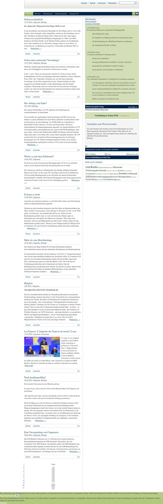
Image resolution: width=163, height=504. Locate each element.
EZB (88, 176)
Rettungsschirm (125, 176)
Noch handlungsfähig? (35, 377)
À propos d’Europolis (92, 23)
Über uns (37, 14)
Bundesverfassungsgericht (101, 176)
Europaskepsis (100, 179)
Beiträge (44, 22)
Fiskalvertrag (114, 170)
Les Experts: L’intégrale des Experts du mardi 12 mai (50, 331)
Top (78, 53)
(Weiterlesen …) (36, 48)
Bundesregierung (114, 174)
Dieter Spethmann (98, 173)
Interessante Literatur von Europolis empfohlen (102, 149)
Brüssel (111, 167)
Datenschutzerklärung (7, 495)
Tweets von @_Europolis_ (94, 162)
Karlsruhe (121, 170)
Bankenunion (109, 170)
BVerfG (115, 177)
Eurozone (117, 167)
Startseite (84, 3)
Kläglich (28, 283)
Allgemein (36, 22)
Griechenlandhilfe (127, 170)
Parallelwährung (91, 179)
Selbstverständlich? (33, 19)
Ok (17, 496)
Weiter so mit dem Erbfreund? (39, 156)
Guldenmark (132, 173)
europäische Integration (103, 167)
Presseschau (45, 334)
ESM (88, 167)
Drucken (28, 53)
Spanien (118, 179)
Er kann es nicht (32, 194)
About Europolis (90, 21)
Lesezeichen (36, 53)
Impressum (101, 3)
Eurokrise (123, 173)
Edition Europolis (61, 14)
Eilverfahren (134, 177)
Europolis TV (74, 14)
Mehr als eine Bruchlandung (38, 240)
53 (53, 485)
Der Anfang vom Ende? (35, 103)
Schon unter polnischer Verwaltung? (41, 60)
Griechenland (90, 174)
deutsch (133, 13)
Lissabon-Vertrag (106, 173)
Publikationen (48, 14)
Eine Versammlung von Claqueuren (41, 432)
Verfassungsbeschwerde (96, 170)
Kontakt (92, 3)
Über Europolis (90, 19)
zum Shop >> (132, 107)
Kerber (94, 167)
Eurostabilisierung (109, 179)
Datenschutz (112, 3)
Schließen (3, 503)
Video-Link (29, 365)
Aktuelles (29, 14)
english (137, 13)
